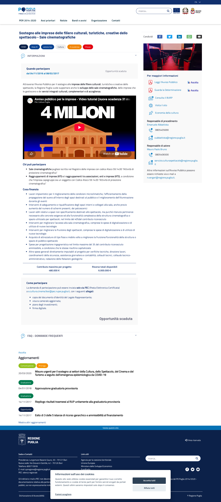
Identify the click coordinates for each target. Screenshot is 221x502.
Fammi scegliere (63, 494)
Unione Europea (88, 463)
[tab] (79, 56)
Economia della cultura (166, 113)
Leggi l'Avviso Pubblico (166, 82)
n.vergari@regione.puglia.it (161, 177)
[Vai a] (27, 11)
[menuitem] (27, 20)
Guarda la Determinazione (168, 90)
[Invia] (168, 11)
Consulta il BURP (163, 97)
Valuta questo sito (110, 427)
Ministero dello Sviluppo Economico (96, 466)
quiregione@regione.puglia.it (37, 469)
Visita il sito (161, 105)
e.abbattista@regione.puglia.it (170, 137)
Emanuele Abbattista (158, 124)
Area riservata (194, 440)
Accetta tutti (149, 480)
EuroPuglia (85, 469)
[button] (197, 2)
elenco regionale (30, 472)
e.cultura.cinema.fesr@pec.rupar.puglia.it (49, 291)
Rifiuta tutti (149, 488)
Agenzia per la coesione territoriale (96, 459)
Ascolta (194, 82)
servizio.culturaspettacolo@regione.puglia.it (176, 162)
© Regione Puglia (194, 495)
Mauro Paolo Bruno (157, 149)
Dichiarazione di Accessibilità (31, 495)
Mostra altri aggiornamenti (32, 422)
